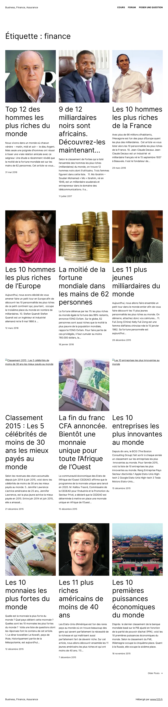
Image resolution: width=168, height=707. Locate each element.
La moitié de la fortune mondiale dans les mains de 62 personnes (84, 285)
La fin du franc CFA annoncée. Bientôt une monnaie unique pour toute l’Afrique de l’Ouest (83, 442)
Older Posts (155, 673)
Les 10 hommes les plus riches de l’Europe (30, 277)
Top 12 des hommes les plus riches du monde (27, 121)
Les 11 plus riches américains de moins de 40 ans (81, 598)
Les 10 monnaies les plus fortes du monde (27, 594)
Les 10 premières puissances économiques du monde (133, 598)
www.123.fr (156, 699)
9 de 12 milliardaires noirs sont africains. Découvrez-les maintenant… (82, 129)
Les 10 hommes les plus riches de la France (137, 117)
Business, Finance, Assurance (21, 7)
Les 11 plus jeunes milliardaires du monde (136, 281)
